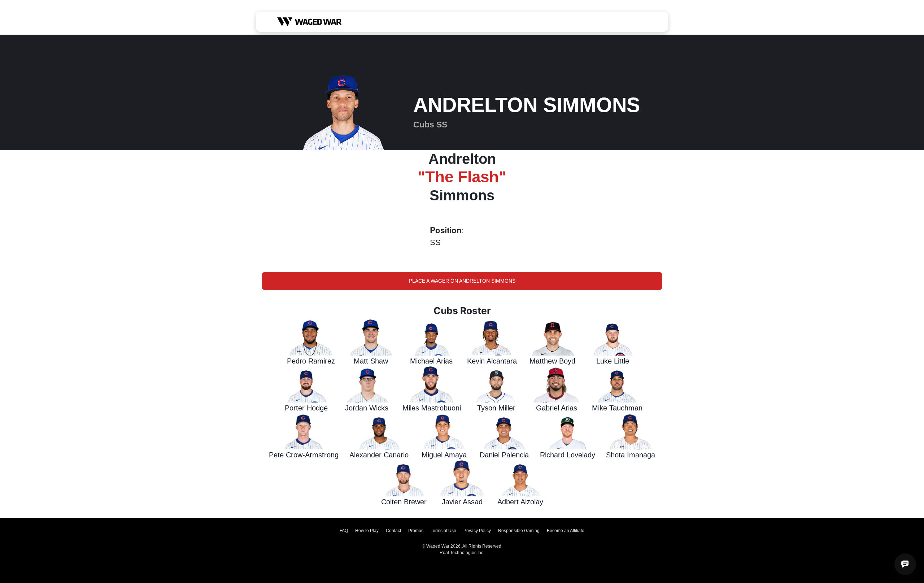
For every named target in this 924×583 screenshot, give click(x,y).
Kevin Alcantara (492, 361)
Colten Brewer (404, 502)
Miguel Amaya (444, 455)
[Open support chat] (905, 564)
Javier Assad (462, 502)
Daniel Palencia (504, 455)
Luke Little (612, 361)
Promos (415, 530)
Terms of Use (443, 530)
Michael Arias (431, 361)
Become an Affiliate (565, 530)
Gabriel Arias (556, 408)
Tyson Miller (496, 408)
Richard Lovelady (567, 455)
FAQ (344, 530)
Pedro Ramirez (311, 361)
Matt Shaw (371, 361)
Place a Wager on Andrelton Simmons (462, 281)
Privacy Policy (477, 530)
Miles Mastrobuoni (431, 408)
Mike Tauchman (617, 408)
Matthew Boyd (552, 361)
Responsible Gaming (519, 530)
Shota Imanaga (630, 455)
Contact (393, 530)
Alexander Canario (379, 455)
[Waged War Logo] (309, 21)
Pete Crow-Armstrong (304, 455)
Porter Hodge (306, 408)
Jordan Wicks (366, 408)
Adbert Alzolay (520, 502)
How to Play (367, 530)
